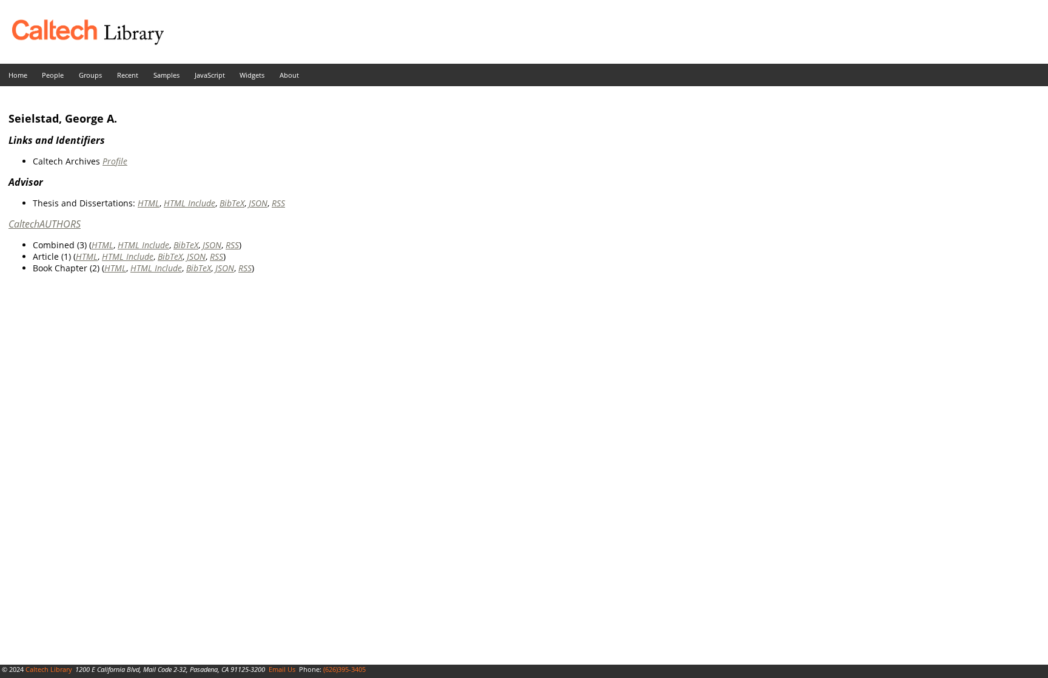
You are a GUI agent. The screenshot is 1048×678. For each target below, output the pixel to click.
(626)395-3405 (344, 669)
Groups (90, 75)
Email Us (282, 669)
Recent (127, 75)
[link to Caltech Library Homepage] (82, 41)
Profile (114, 161)
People (53, 75)
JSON (258, 203)
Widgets (252, 75)
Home (17, 75)
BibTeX (232, 203)
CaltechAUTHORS (44, 224)
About (289, 75)
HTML (149, 203)
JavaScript (210, 75)
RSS (278, 203)
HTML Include (189, 203)
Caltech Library (48, 669)
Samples (166, 75)
